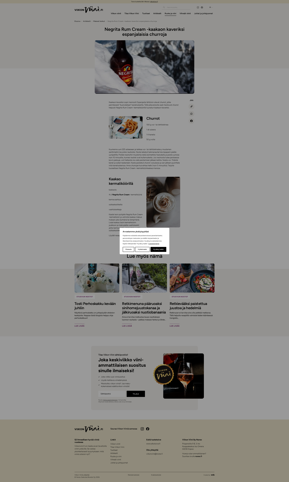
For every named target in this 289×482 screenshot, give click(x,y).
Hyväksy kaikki (158, 249)
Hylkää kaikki (142, 249)
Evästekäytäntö (153, 244)
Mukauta (128, 249)
